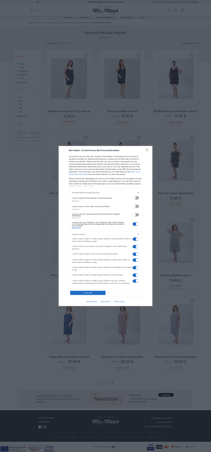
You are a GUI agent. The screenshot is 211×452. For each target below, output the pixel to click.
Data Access (105, 302)
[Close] (147, 150)
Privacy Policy (119, 302)
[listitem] (105, 192)
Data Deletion (91, 302)
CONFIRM (87, 293)
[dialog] (105, 226)
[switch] (136, 198)
